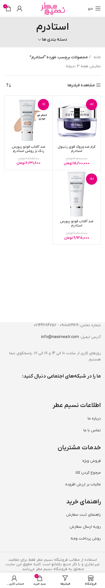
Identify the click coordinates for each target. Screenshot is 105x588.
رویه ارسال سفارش (85, 526)
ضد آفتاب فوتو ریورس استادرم (77, 223)
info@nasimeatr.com (60, 337)
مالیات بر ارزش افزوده (83, 484)
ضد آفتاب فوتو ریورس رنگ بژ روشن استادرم (28, 149)
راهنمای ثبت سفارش (83, 514)
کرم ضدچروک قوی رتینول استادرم (76, 149)
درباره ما (94, 418)
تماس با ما (92, 430)
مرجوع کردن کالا (88, 472)
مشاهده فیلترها (81, 85)
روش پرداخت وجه (86, 538)
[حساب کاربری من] (19, 8)
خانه (96, 57)
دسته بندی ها (54, 40)
